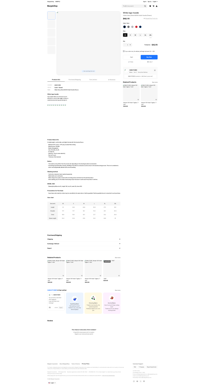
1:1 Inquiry (141, 367)
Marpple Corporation (52, 364)
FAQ (135, 367)
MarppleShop (50, 1)
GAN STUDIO (57, 85)
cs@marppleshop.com (152, 374)
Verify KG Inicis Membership (108, 375)
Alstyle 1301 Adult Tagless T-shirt (55, 279)
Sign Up (149, 1)
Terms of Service (75, 364)
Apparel (61, 87)
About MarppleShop (65, 364)
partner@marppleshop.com (142, 375)
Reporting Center (152, 367)
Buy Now (149, 57)
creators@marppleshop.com (144, 377)
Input (60, 307)
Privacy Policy (85, 363)
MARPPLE (57, 1)
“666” (105, 278)
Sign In (144, 1)
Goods (56, 87)
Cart (131, 57)
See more (117, 257)
